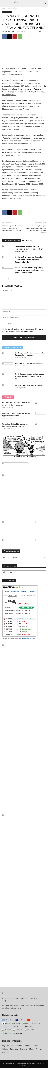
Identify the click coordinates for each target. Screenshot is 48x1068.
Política (10, 1046)
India (27, 1023)
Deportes (23, 1049)
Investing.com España (28, 638)
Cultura (5, 1049)
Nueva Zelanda (12, 8)
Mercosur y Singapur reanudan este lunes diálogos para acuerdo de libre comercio (35, 229)
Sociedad (36, 1046)
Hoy (3, 1046)
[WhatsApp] (20, 36)
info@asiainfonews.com (11, 1001)
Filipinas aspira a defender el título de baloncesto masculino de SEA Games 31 (12, 228)
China (32, 1020)
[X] (9, 36)
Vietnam (19, 1033)
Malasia (16, 1026)
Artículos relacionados (12, 240)
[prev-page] (3, 278)
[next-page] (7, 278)
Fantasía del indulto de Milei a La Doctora (30, 363)
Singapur (18, 1030)
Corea (7, 1023)
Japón (6, 1026)
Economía (18, 1046)
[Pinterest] (15, 36)
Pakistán (7, 1030)
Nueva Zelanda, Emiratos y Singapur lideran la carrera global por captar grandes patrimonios (30, 270)
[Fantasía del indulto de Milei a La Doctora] (7, 366)
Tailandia (7, 1033)
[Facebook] (4, 36)
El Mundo (5, 1052)
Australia (21, 1020)
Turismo (27, 1046)
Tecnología (14, 1049)
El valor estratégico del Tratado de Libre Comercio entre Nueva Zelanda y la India (30, 259)
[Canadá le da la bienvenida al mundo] (7, 388)
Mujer (31, 1049)
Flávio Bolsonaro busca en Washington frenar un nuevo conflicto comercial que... (29, 376)
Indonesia (37, 1023)
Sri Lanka (30, 1030)
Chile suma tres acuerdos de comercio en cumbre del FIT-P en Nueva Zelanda (29, 249)
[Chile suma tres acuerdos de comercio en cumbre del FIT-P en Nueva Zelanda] (7, 248)
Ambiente (39, 1049)
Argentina (9, 1020)
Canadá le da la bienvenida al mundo (28, 385)
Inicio (3, 8)
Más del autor (27, 240)
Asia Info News (9, 31)
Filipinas (17, 1023)
